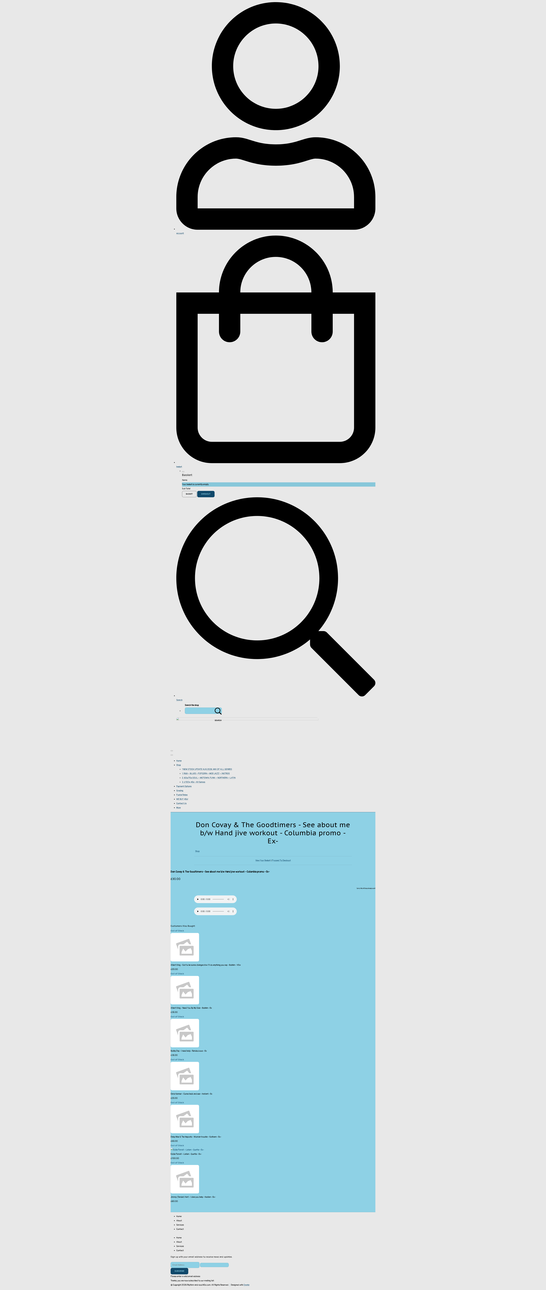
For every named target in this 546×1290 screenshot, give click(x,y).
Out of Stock (177, 930)
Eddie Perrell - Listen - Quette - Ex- (186, 1154)
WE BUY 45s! (182, 799)
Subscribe (179, 1271)
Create (246, 1285)
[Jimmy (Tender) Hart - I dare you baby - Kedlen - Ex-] (185, 1192)
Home (179, 760)
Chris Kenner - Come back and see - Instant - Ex (191, 1094)
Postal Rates (182, 795)
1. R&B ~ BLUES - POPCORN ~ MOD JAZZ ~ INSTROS (206, 773)
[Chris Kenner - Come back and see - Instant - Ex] (185, 1089)
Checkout (206, 494)
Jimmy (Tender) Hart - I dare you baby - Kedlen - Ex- (193, 1197)
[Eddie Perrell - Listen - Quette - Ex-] (187, 1149)
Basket (189, 494)
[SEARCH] (218, 711)
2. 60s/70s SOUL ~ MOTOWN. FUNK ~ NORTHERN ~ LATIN (208, 778)
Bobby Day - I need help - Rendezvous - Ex (189, 1051)
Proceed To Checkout (281, 860)
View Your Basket (262, 860)
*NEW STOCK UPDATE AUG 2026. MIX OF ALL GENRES (207, 769)
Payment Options (184, 786)
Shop (178, 765)
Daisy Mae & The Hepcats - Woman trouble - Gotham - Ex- (196, 1137)
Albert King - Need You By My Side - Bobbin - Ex (191, 1008)
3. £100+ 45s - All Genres (193, 782)
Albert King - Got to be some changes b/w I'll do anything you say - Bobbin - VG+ (206, 965)
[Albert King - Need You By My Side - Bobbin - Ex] (185, 1003)
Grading (179, 790)
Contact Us (181, 803)
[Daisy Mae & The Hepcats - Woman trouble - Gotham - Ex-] (185, 1132)
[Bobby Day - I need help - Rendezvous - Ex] (185, 1046)
